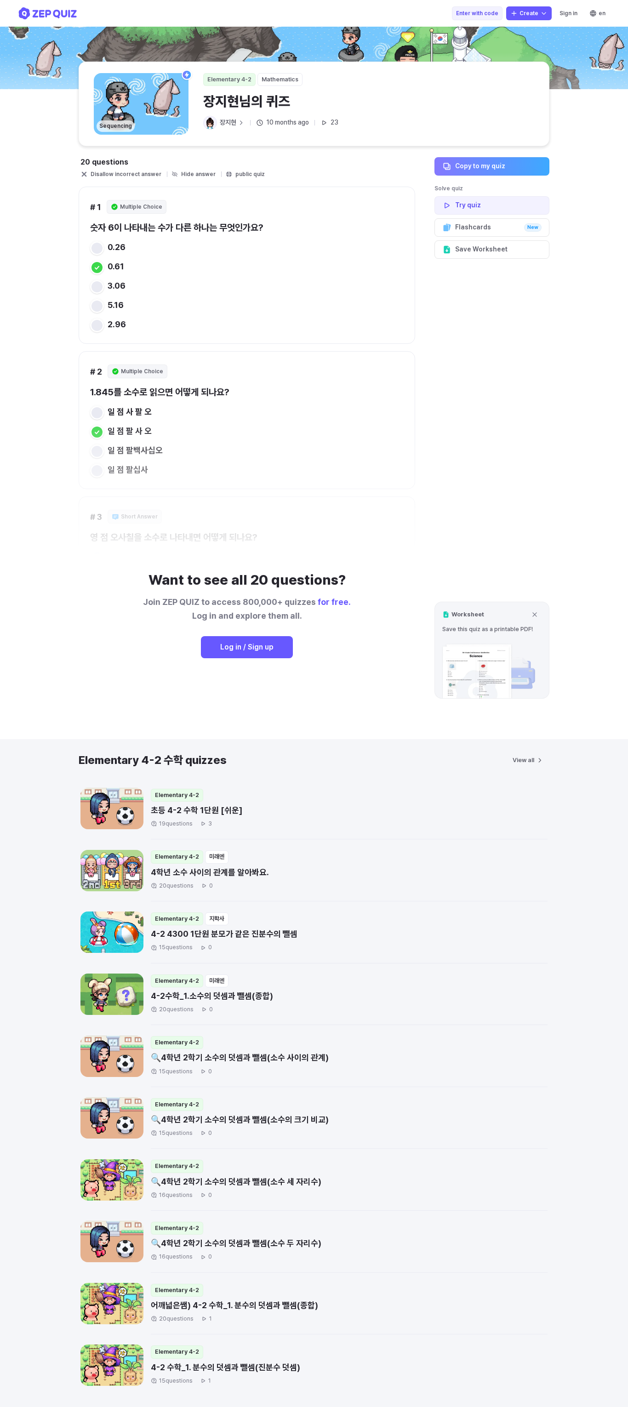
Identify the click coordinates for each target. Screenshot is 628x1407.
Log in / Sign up (247, 647)
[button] (491, 650)
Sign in (568, 13)
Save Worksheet (481, 249)
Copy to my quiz (480, 166)
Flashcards (496, 227)
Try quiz (468, 205)
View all (523, 760)
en (602, 13)
